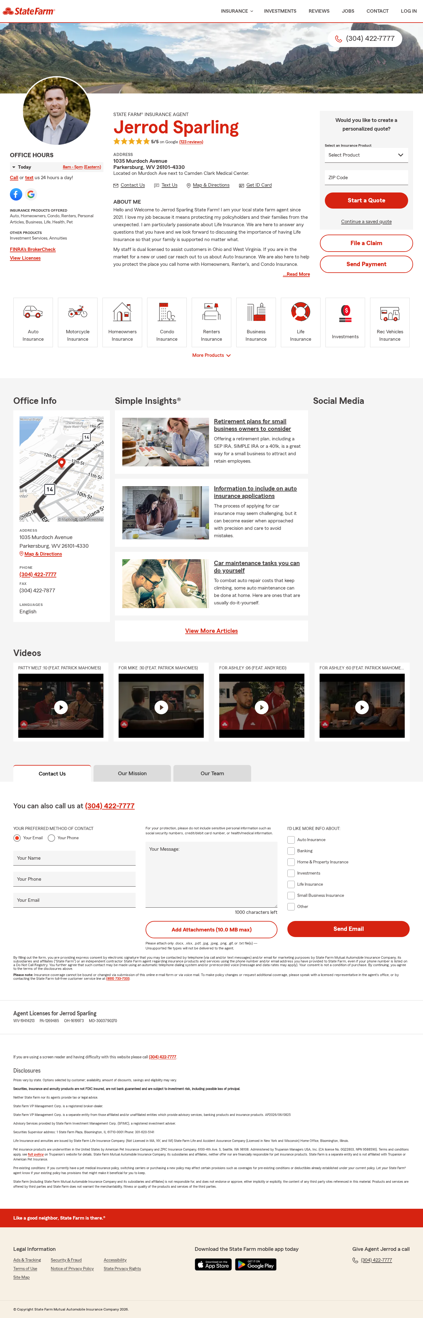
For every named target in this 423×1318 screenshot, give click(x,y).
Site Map (21, 1277)
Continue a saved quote (366, 221)
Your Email (33, 838)
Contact (378, 11)
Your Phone (68, 838)
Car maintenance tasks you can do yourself (257, 567)
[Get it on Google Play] (256, 1264)
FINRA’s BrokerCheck (33, 249)
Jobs (348, 11)
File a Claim (366, 243)
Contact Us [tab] (52, 773)
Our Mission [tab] (132, 773)
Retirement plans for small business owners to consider (252, 425)
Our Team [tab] (212, 773)
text (29, 177)
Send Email (349, 929)
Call (14, 177)
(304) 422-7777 (38, 574)
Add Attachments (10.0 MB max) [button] (212, 929)
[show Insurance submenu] (250, 11)
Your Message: (164, 849)
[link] (29, 11)
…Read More (296, 274)
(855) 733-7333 (117, 978)
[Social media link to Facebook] (16, 194)
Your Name (29, 858)
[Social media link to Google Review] (31, 194)
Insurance (234, 11)
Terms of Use (25, 1269)
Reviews (319, 11)
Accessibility (115, 1260)
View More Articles (211, 631)
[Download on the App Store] (213, 1264)
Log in (409, 11)
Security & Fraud (66, 1260)
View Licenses (25, 258)
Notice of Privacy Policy (72, 1269)
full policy (36, 1154)
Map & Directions (43, 553)
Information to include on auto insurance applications (255, 492)
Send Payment (366, 264)
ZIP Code (338, 177)
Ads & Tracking (27, 1260)
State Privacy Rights (122, 1269)
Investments (280, 11)
